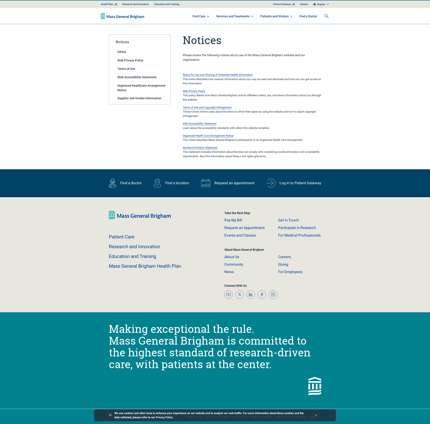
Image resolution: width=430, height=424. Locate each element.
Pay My (233, 220)
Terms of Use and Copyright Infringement (207, 107)
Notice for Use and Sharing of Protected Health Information (218, 74)
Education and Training (166, 4)
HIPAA (121, 52)
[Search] (326, 16)
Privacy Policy (164, 417)
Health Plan (107, 4)
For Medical (299, 235)
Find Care (198, 16)
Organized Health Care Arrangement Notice (208, 135)
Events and (240, 235)
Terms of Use (126, 68)
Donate (304, 4)
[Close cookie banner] (316, 415)
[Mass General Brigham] (122, 16)
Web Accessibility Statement (136, 77)
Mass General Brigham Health (145, 266)
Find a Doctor (308, 16)
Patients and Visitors (274, 16)
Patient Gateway (282, 4)
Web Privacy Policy (130, 60)
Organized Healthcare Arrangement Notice (141, 88)
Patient (121, 237)
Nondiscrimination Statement (200, 147)
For (290, 272)
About (231, 257)
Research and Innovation (135, 4)
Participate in (297, 228)
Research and (134, 246)
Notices (122, 41)
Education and (132, 256)
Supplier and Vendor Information (139, 98)
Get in (288, 220)
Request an (244, 228)
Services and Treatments (233, 16)
